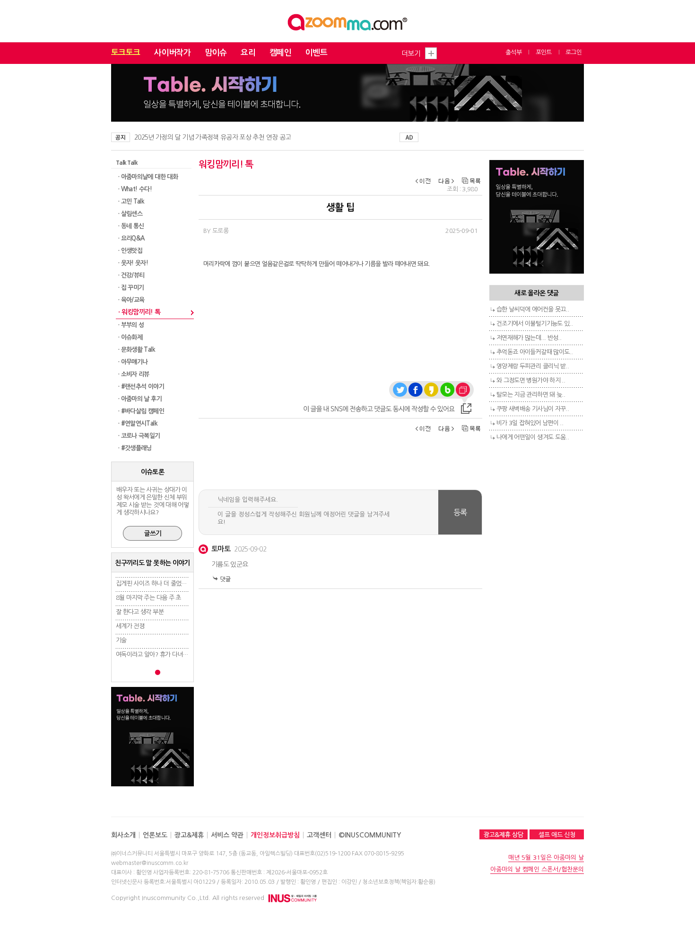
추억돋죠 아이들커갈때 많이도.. (534, 352)
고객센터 (319, 835)
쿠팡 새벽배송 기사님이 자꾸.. (532, 409)
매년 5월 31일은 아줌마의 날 (546, 858)
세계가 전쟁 (130, 626)
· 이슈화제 (130, 337)
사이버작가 (172, 53)
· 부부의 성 (131, 325)
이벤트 (316, 53)
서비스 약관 (227, 835)
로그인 (573, 52)
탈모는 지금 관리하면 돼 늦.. (530, 395)
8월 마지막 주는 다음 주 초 (148, 598)
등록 (460, 512)
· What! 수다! (135, 189)
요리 (248, 53)
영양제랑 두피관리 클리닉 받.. (532, 366)
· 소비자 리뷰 (133, 374)
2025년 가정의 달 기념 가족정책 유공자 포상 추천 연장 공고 (212, 137)
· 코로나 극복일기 (139, 436)
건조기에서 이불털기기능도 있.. (534, 324)
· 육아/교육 (131, 300)
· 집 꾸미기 (131, 288)
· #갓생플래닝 (135, 448)
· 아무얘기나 (133, 362)
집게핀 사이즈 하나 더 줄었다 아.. (156, 583)
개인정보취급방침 (275, 835)
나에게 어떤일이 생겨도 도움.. (532, 437)
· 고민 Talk (131, 201)
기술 (121, 640)
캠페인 (280, 53)
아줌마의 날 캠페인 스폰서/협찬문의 (537, 869)
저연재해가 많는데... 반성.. (528, 338)
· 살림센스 (130, 214)
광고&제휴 (189, 835)
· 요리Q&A (131, 238)
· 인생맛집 (130, 251)
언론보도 (155, 835)
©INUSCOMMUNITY (370, 835)
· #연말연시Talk (137, 423)
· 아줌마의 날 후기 (140, 399)
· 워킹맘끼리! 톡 (139, 312)
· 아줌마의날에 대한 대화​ (148, 177)
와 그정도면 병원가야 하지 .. (530, 380)
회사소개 (123, 835)
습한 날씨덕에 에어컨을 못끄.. (532, 309)
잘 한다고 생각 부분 (140, 612)
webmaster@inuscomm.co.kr (149, 863)
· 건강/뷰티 (131, 275)
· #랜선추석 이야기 (141, 386)
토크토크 (125, 53)
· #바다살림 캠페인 (141, 411)
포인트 (544, 52)
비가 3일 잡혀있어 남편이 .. (529, 423)
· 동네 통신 (131, 226)
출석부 (513, 52)
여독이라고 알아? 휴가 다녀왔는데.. (159, 654)
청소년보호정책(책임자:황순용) (399, 882)
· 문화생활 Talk (136, 350)
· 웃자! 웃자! (133, 263)
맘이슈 (215, 53)
